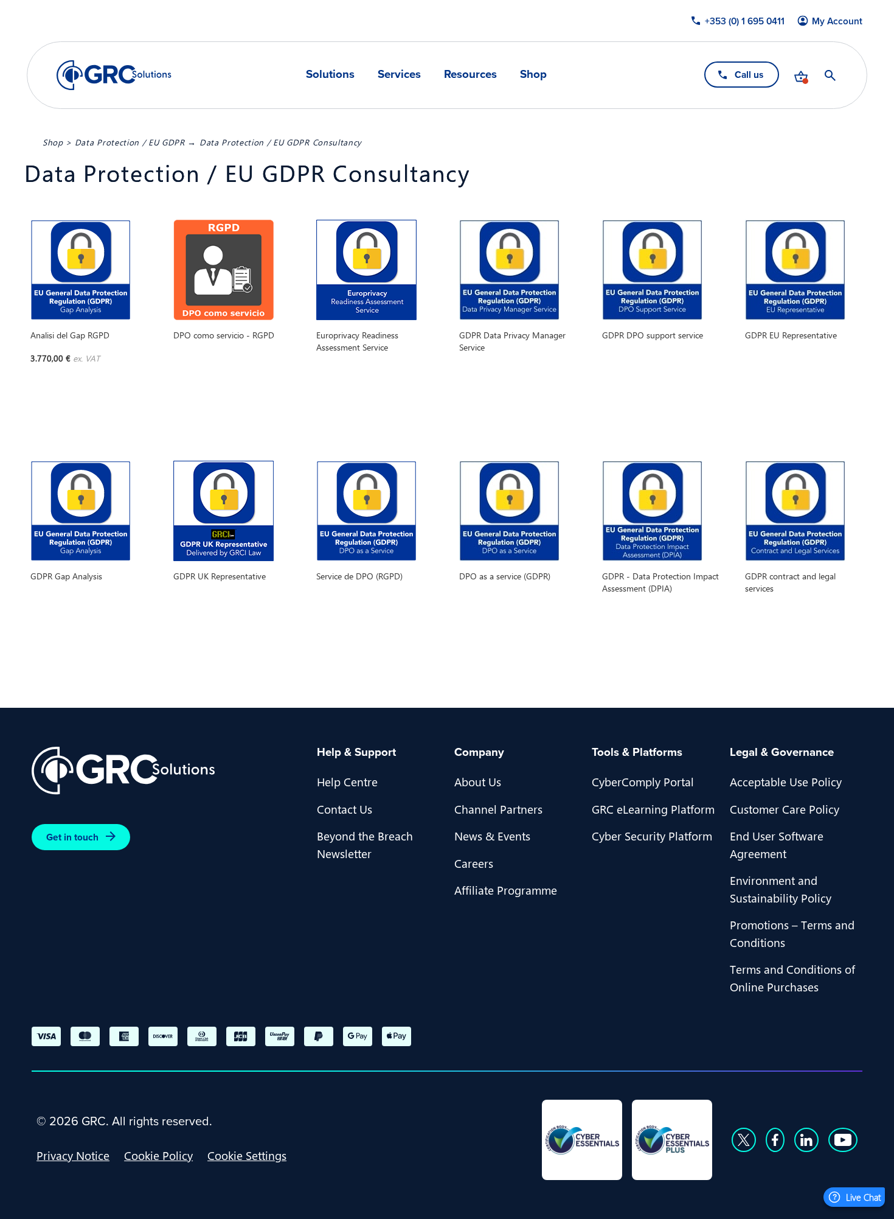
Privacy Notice (72, 1155)
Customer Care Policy (784, 809)
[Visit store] (801, 75)
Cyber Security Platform (652, 836)
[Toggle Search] (830, 75)
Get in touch (72, 837)
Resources (470, 74)
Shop (533, 74)
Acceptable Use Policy (786, 781)
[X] (744, 1140)
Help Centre (347, 781)
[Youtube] (843, 1140)
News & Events (492, 836)
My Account (837, 21)
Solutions (330, 74)
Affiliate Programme (505, 890)
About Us (477, 781)
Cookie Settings (246, 1155)
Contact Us (344, 809)
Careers (473, 863)
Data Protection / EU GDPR (130, 141)
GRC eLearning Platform (653, 809)
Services (399, 74)
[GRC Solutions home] (167, 771)
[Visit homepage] (114, 75)
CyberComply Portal (643, 781)
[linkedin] (806, 1140)
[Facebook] (775, 1140)
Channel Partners (498, 809)
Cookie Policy (158, 1155)
